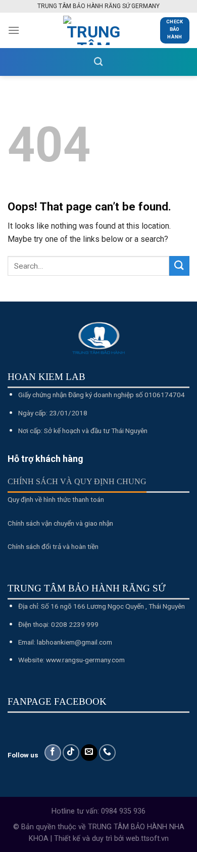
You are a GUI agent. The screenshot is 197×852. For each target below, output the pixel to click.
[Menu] (14, 30)
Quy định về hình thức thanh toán (56, 499)
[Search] (98, 62)
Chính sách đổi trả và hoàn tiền (53, 546)
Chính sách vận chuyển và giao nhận (60, 523)
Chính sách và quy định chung (77, 481)
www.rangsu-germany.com (85, 660)
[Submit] (179, 266)
